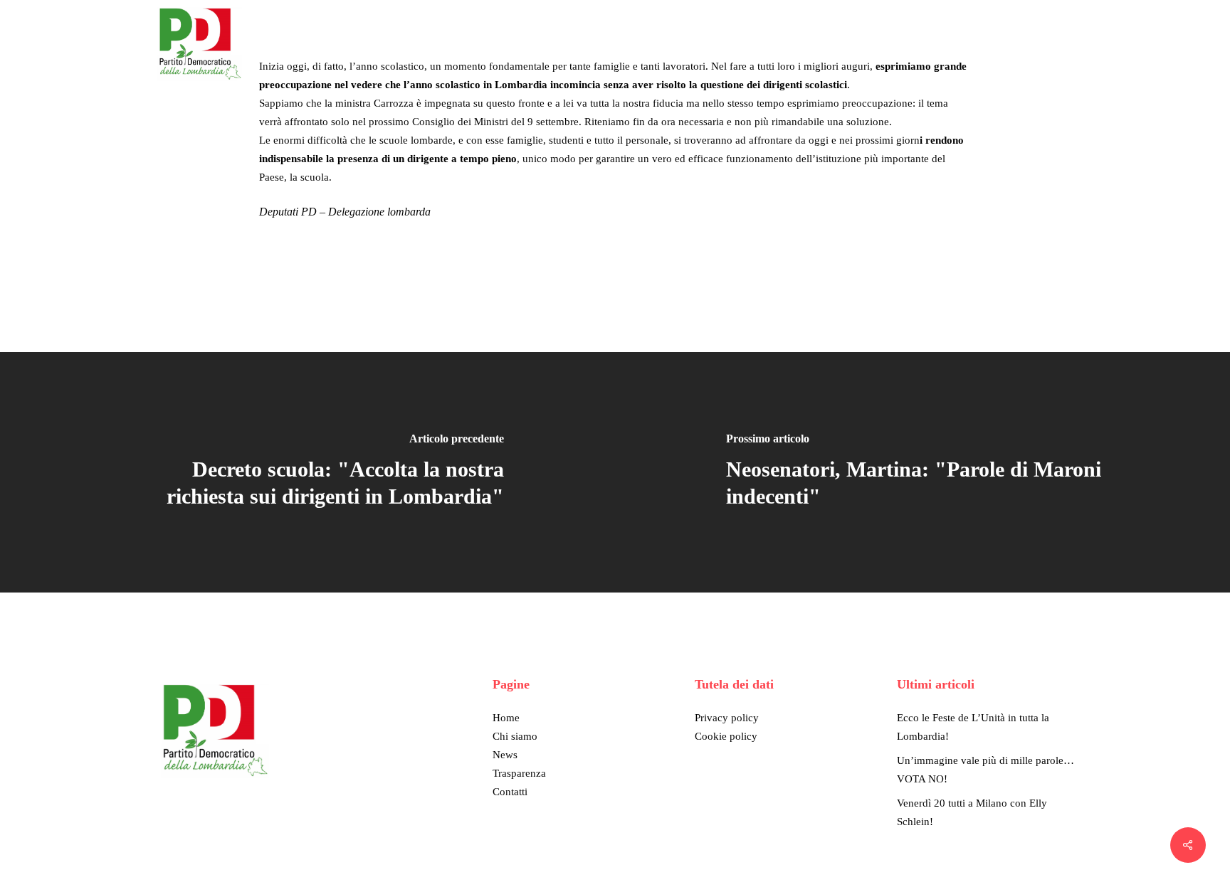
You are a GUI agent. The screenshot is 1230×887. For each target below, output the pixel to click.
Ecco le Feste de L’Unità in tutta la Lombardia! (973, 727)
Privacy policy (727, 717)
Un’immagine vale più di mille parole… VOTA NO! (985, 770)
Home (506, 717)
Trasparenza (519, 773)
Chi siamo (515, 736)
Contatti (510, 791)
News (505, 754)
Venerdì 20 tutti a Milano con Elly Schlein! (972, 812)
